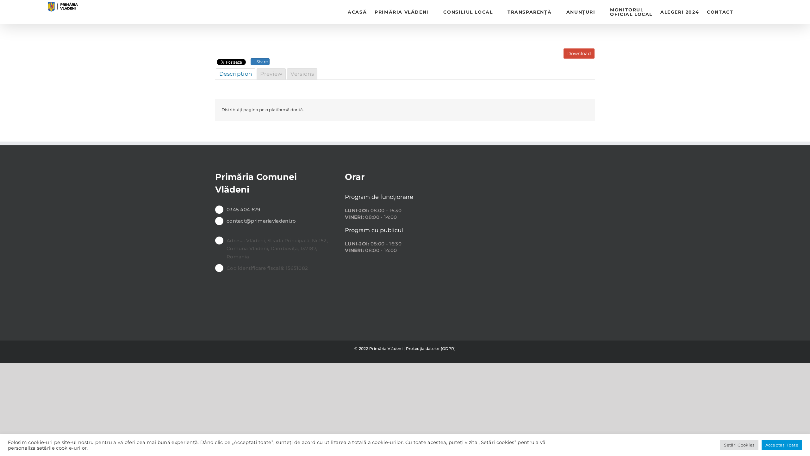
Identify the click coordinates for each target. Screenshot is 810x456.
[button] (743, 12)
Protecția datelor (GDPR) (431, 348)
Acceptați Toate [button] (782, 444)
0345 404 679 (243, 209)
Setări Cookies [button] (739, 444)
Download (579, 53)
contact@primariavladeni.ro (261, 221)
